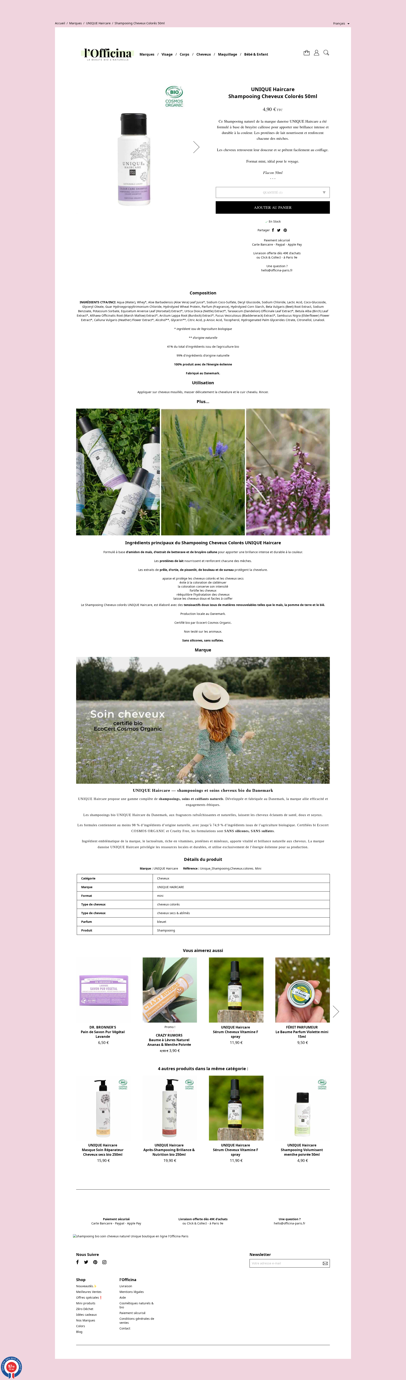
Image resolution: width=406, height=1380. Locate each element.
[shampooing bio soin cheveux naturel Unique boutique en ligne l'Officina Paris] (130, 1236)
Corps (184, 54)
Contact (124, 1328)
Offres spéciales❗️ (89, 1297)
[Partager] (273, 230)
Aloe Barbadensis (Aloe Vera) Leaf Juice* (176, 302)
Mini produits (85, 1303)
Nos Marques (85, 1320)
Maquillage (227, 54)
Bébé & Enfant (256, 54)
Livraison (125, 1286)
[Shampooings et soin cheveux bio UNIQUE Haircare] (203, 472)
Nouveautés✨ (86, 1286)
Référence (190, 868)
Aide (122, 1297)
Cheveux (203, 54)
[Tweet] (279, 230)
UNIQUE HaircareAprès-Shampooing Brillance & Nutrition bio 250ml (169, 1150)
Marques (147, 54)
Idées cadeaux (86, 1315)
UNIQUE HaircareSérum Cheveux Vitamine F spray (235, 1032)
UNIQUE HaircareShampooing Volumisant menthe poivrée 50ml (302, 1150)
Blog (79, 1332)
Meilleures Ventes (89, 1292)
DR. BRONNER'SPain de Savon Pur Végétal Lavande (103, 1032)
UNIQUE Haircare (273, 89)
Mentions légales (131, 1292)
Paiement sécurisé (132, 1313)
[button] (197, 147)
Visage (167, 54)
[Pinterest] (285, 230)
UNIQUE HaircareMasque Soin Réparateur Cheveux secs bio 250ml (102, 1150)
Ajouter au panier (273, 207)
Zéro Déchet (84, 1309)
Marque (145, 868)
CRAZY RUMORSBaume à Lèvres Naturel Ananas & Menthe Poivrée (169, 1040)
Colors (80, 1326)
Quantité (270, 192)
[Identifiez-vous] (316, 51)
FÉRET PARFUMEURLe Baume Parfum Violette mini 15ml (302, 1032)
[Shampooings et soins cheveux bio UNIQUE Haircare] (203, 720)
